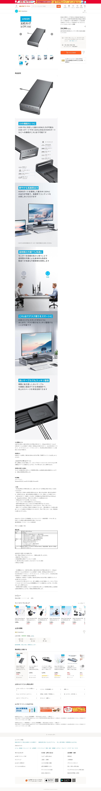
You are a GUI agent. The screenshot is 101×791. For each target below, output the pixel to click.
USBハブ (50, 716)
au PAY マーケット (19, 716)
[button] (85, 26)
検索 (58, 6)
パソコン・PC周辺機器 (29, 716)
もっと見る (80, 603)
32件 (32, 636)
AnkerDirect (27, 722)
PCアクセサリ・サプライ (41, 716)
